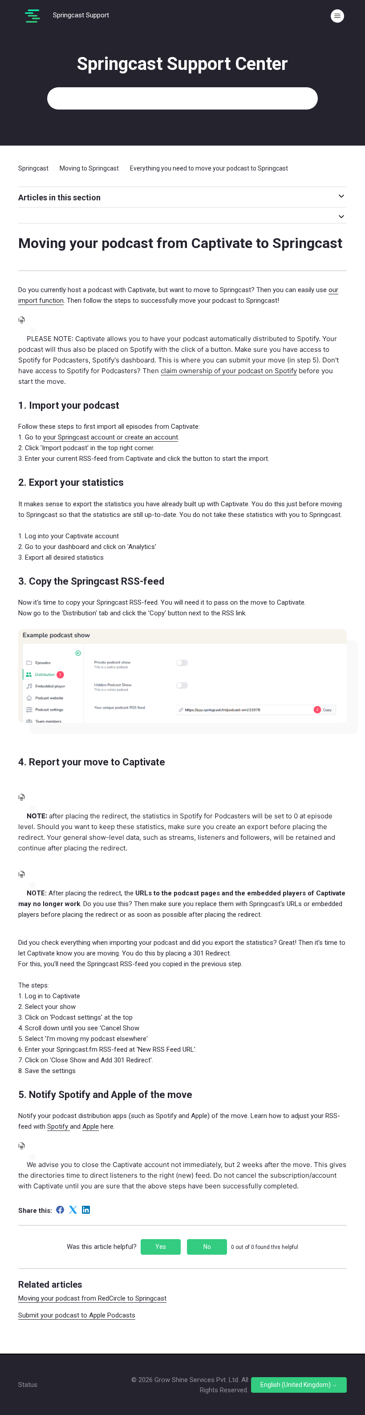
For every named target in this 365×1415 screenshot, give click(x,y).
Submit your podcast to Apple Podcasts (76, 1315)
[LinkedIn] (86, 1210)
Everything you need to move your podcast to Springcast (209, 168)
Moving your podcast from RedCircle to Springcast (92, 1298)
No (207, 1246)
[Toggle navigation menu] (337, 16)
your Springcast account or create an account (110, 437)
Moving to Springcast (89, 168)
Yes (160, 1246)
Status (27, 1385)
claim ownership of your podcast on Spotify (229, 370)
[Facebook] (60, 1210)
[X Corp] (73, 1210)
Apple (90, 1126)
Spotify (58, 1126)
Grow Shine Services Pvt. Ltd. (196, 1380)
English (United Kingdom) (296, 1384)
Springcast (33, 168)
